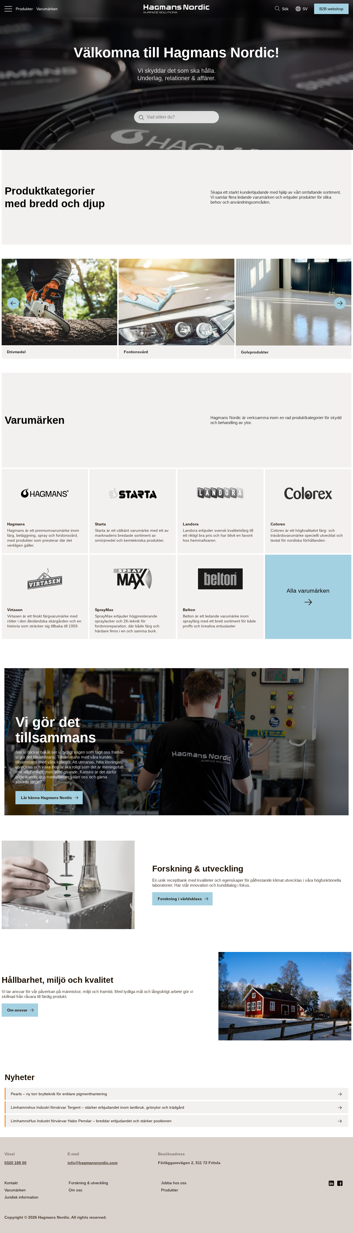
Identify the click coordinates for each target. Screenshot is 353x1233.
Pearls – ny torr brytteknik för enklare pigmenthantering (59, 1094)
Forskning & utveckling (88, 1183)
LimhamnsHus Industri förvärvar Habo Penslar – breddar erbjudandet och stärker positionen (91, 1121)
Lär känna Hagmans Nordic (46, 797)
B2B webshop (331, 9)
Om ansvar (17, 1010)
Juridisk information (21, 1197)
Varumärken (47, 9)
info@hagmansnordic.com (92, 1163)
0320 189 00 (15, 1163)
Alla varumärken (308, 590)
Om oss (75, 1190)
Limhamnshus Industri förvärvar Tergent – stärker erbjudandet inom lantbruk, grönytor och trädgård (97, 1107)
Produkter (24, 9)
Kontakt (11, 1183)
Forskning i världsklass (180, 899)
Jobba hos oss (173, 1183)
